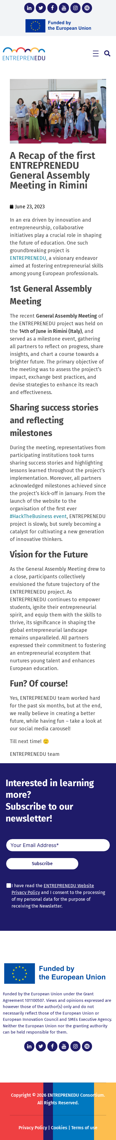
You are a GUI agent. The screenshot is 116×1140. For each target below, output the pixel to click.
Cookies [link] (59, 1127)
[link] (29, 8)
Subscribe (42, 863)
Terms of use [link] (84, 1127)
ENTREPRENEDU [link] (28, 258)
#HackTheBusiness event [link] (38, 516)
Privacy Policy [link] (33, 1127)
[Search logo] (107, 53)
